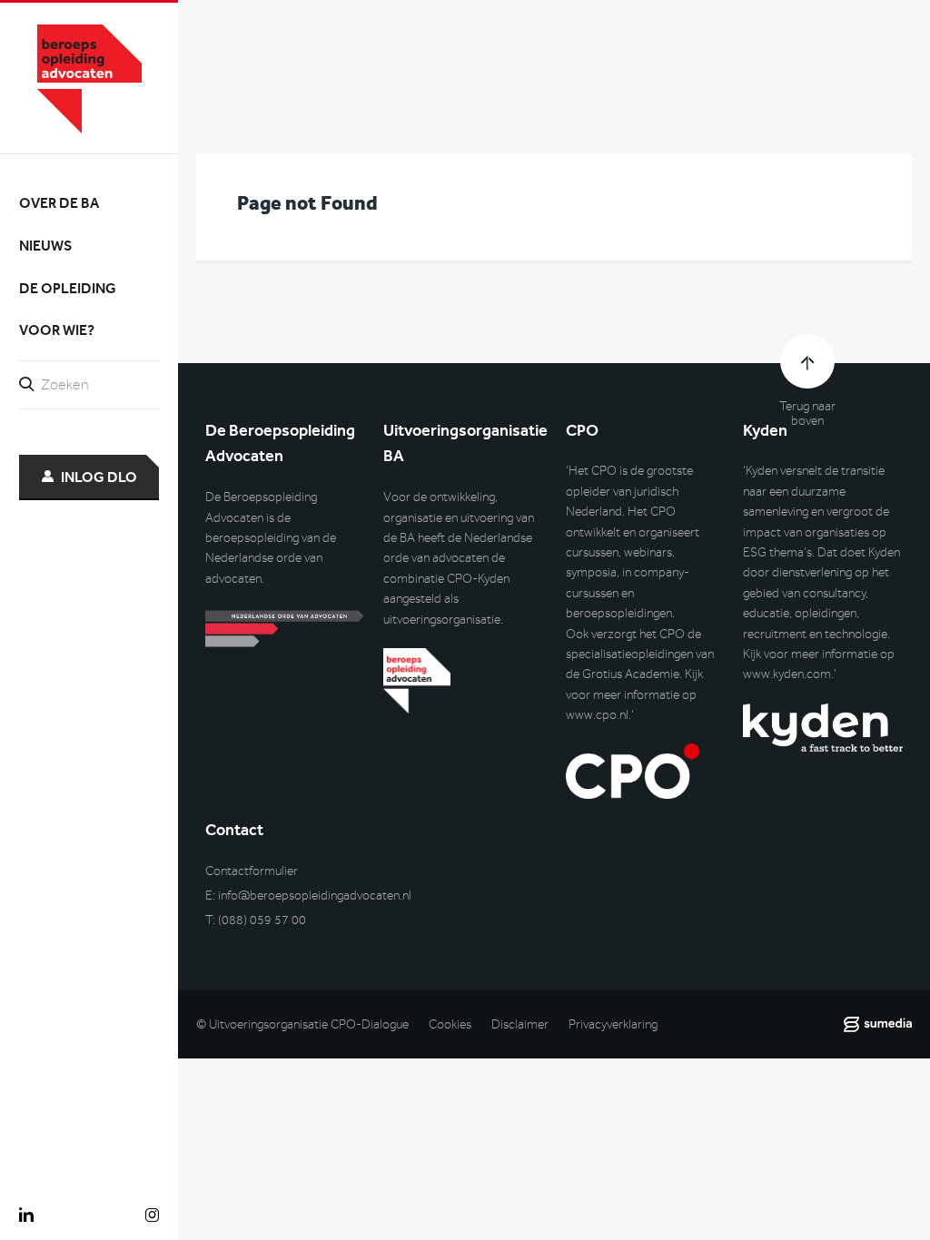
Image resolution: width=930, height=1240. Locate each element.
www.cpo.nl (597, 715)
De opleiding (67, 288)
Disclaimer (520, 1024)
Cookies (450, 1024)
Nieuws (45, 245)
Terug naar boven (807, 414)
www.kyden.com (787, 674)
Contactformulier (251, 871)
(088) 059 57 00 (262, 920)
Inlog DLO (99, 477)
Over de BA (59, 203)
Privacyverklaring (613, 1024)
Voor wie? (56, 330)
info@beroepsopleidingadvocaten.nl (314, 895)
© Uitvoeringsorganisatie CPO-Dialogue (302, 1024)
